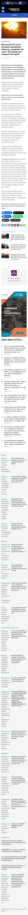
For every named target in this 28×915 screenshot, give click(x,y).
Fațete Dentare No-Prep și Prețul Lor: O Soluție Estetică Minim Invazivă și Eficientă (13, 867)
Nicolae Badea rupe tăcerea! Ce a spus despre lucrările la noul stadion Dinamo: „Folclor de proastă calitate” (18, 502)
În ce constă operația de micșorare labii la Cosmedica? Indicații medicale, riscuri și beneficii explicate (13, 858)
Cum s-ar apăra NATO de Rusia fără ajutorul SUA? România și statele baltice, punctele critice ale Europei (18, 634)
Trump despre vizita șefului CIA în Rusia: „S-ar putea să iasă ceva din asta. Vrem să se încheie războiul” (18, 247)
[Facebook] (3, 225)
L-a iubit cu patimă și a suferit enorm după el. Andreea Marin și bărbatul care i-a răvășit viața (15, 419)
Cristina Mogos (6, 57)
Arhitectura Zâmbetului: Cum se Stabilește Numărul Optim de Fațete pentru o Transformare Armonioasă (19, 586)
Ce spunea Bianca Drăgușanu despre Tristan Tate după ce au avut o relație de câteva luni (15, 442)
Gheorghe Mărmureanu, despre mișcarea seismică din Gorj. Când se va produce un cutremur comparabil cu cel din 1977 (15, 385)
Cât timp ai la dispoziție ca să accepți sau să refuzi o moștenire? (18, 679)
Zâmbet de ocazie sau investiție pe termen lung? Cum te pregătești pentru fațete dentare (13, 842)
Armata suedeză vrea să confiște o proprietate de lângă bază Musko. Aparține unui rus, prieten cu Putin (18, 237)
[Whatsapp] (24, 225)
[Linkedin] (12, 225)
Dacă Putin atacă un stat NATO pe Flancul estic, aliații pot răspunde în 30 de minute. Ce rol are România (18, 735)
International (6, 41)
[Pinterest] (15, 225)
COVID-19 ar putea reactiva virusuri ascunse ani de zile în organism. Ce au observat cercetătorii (18, 548)
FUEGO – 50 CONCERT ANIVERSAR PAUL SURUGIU (18, 825)
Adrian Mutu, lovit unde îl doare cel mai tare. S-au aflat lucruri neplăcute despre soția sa (15, 409)
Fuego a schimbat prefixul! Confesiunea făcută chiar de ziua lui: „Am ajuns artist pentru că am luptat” (18, 780)
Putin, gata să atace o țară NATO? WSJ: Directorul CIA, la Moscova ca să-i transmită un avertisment (18, 257)
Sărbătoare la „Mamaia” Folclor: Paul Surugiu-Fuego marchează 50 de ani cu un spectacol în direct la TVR (18, 760)
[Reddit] (9, 225)
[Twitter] (6, 225)
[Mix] (21, 225)
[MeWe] (18, 225)
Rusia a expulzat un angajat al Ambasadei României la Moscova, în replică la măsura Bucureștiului (18, 659)
